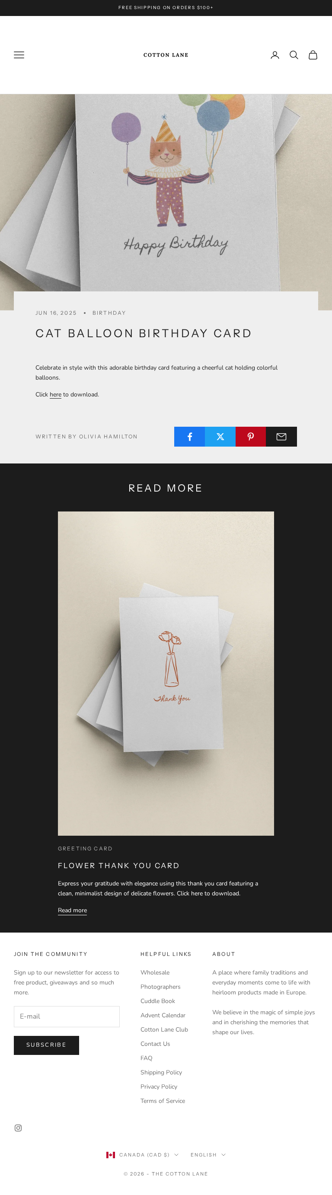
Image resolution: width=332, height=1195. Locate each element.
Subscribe (46, 1045)
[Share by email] (281, 436)
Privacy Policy (158, 1087)
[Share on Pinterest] (251, 436)
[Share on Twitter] (220, 436)
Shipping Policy (161, 1072)
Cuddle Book (157, 1001)
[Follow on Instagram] (18, 1128)
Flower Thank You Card (119, 865)
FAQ (146, 1058)
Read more (72, 910)
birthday (109, 313)
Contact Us (155, 1044)
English (204, 1155)
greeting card (85, 848)
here (55, 394)
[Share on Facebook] (190, 436)
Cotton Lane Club (164, 1030)
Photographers (160, 987)
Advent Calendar (162, 1015)
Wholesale (154, 972)
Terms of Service (162, 1101)
